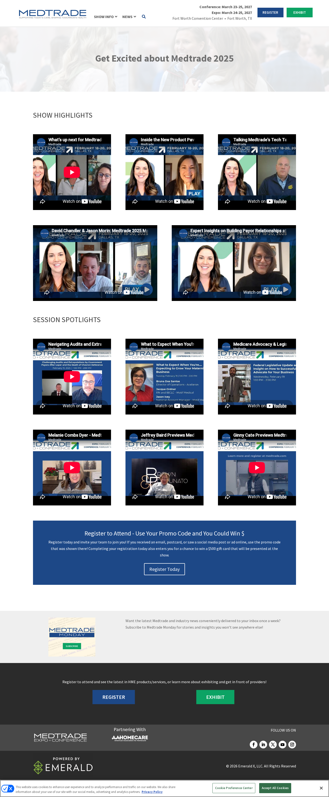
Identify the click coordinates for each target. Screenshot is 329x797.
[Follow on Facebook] (253, 744)
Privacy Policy (152, 792)
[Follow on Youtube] (282, 744)
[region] (164, 788)
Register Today (164, 569)
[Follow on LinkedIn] (263, 744)
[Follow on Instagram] (292, 744)
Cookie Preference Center (234, 788)
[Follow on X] (273, 744)
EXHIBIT (299, 12)
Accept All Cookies (275, 788)
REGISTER (270, 12)
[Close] (321, 788)
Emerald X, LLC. (250, 766)
